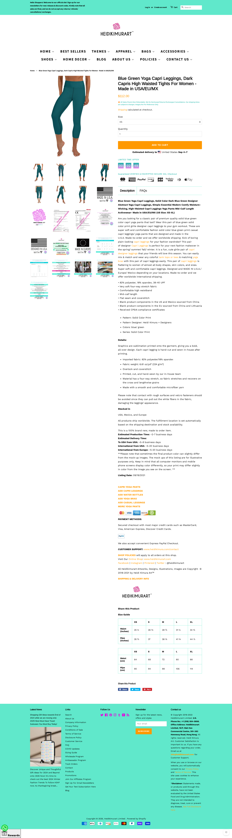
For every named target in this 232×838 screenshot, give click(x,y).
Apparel (124, 51)
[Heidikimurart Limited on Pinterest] (110, 715)
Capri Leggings (140, 245)
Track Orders (71, 764)
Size (120, 116)
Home (32, 70)
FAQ (67, 745)
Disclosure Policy (73, 737)
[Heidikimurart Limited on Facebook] (106, 715)
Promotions (70, 775)
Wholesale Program (74, 756)
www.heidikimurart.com (157, 559)
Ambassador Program (75, 760)
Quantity (123, 129)
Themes (99, 51)
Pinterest (149, 563)
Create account (160, 7)
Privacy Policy (71, 726)
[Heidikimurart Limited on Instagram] (114, 715)
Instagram (136, 563)
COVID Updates (72, 749)
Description (127, 190)
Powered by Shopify (136, 819)
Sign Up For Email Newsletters (79, 783)
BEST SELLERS (73, 51)
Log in (147, 7)
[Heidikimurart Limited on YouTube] (123, 715)
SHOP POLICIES (127, 555)
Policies (149, 59)
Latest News (36, 709)
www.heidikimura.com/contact (161, 549)
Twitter (160, 563)
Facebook (123, 563)
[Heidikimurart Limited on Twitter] (101, 715)
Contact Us (178, 59)
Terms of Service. (183, 772)
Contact (69, 768)
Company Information (75, 722)
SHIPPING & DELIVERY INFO (133, 578)
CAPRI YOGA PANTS (129, 487)
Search (68, 715)
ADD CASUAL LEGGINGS (131, 502)
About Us (122, 59)
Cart (175, 7)
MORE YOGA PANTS (129, 506)
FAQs (143, 190)
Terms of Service (73, 734)
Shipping (122, 109)
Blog (101, 59)
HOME (46, 51)
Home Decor (75, 59)
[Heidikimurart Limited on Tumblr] (119, 715)
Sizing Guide (71, 752)
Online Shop (136, 559)
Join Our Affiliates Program (78, 779)
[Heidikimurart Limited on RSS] (127, 715)
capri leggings (141, 241)
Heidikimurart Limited (115, 819)
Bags (147, 51)
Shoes (48, 59)
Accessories (173, 51)
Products (69, 771)
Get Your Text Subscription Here (80, 787)
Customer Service (73, 741)
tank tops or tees (168, 257)
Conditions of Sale (74, 730)
